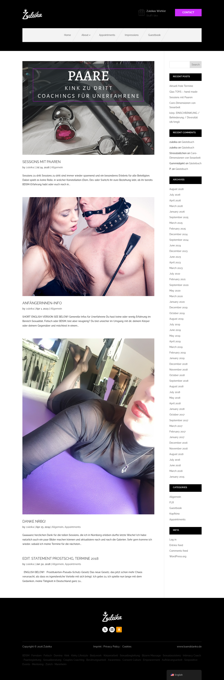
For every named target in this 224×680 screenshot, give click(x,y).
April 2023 (175, 262)
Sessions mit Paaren (41, 162)
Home (67, 35)
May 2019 (174, 335)
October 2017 (176, 414)
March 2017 (175, 426)
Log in (172, 539)
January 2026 (177, 211)
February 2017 (177, 431)
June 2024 (175, 245)
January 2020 (177, 301)
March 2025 (176, 222)
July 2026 (174, 194)
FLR (171, 502)
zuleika (30, 167)
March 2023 (176, 268)
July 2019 (174, 324)
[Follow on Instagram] (112, 629)
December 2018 (178, 364)
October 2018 (177, 375)
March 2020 (176, 296)
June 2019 (175, 330)
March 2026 (176, 206)
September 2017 (178, 420)
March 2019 (176, 347)
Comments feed (178, 550)
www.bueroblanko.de (189, 646)
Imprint (97, 646)
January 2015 (176, 476)
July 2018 (174, 392)
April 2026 (175, 200)
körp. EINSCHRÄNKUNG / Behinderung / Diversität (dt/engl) (184, 117)
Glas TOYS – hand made (183, 91)
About (85, 35)
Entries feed (176, 545)
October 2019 (177, 313)
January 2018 (176, 409)
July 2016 (174, 459)
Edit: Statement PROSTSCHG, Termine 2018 (60, 558)
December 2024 (178, 234)
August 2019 (176, 318)
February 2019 (177, 352)
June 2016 (175, 465)
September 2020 (179, 285)
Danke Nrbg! (34, 521)
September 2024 (178, 239)
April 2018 (175, 403)
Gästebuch (188, 142)
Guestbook (154, 35)
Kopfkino (174, 513)
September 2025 (178, 217)
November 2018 (178, 369)
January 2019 (176, 358)
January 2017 (176, 437)
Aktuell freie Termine (181, 86)
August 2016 (176, 454)
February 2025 (177, 228)
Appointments (107, 35)
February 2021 (177, 279)
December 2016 (178, 442)
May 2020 (175, 290)
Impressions (132, 35)
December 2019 (178, 307)
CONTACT (188, 12)
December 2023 (178, 251)
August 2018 (176, 386)
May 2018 (174, 397)
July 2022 (174, 273)
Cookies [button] (126, 646)
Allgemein (57, 167)
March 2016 (176, 471)
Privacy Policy (111, 646)
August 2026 (176, 189)
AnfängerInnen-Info (42, 303)
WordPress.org (177, 556)
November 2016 (178, 448)
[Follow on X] (105, 629)
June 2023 (175, 256)
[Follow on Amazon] (119, 629)
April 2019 (175, 341)
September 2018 (178, 380)
